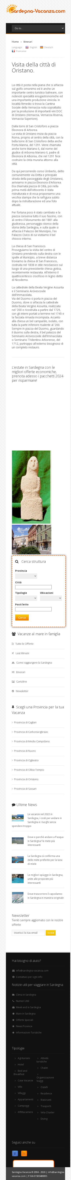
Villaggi (22, 1093)
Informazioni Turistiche (29, 1032)
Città (18, 582)
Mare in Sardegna (26, 1013)
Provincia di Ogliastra (26, 760)
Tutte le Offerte (24, 643)
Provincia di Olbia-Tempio (29, 769)
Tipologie (21, 593)
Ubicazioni (46, 593)
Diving (44, 1118)
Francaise (21, 51)
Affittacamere (25, 1112)
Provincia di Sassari (25, 788)
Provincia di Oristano (26, 779)
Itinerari (27, 41)
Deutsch (48, 47)
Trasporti (46, 1106)
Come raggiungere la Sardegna (34, 662)
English (33, 47)
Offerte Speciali (24, 1020)
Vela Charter (47, 1112)
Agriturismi (24, 1058)
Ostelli (44, 1087)
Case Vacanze (25, 1080)
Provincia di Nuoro (25, 751)
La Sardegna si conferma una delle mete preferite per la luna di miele (45, 860)
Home (15, 41)
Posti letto (22, 604)
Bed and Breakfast (20, 1072)
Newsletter (22, 691)
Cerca (22, 617)
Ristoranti (46, 1099)
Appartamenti (25, 1099)
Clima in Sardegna (26, 994)
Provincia (21, 570)
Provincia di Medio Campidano (32, 741)
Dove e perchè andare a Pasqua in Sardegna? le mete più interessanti (46, 841)
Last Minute (22, 653)
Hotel (21, 1064)
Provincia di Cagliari (25, 722)
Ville (20, 1086)
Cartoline (21, 681)
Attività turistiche (42, 1060)
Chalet (44, 1068)
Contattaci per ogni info (29, 977)
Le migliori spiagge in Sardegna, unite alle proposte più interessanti (45, 879)
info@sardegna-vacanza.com (32, 970)
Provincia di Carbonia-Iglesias (31, 732)
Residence (46, 1093)
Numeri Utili (22, 1001)
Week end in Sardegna (28, 1007)
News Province (24, 1026)
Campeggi (23, 1105)
